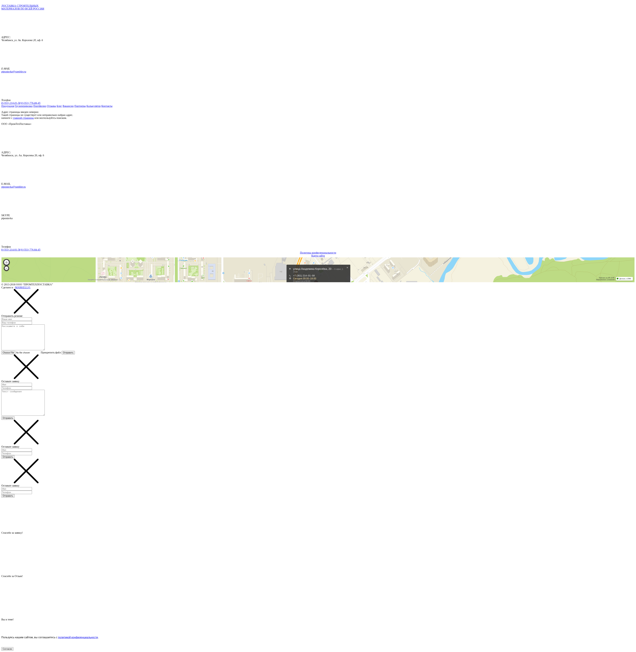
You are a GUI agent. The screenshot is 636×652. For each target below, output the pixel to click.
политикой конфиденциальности (78, 637)
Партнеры (80, 106)
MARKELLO (23, 287)
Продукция (7, 106)
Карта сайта (318, 255)
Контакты (106, 106)
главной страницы (23, 118)
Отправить (68, 352)
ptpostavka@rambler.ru (13, 71)
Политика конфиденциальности (318, 252)
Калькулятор (93, 106)
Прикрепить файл (51, 352)
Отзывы (51, 106)
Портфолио (39, 106)
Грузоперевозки (24, 106)
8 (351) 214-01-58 (11, 103)
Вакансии (68, 106)
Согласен (7, 649)
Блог (59, 106)
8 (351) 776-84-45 (30, 103)
